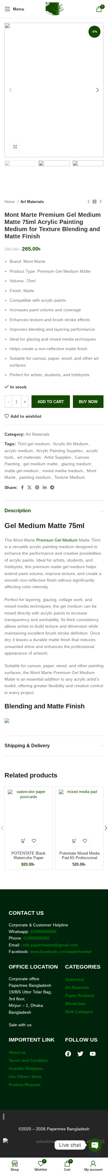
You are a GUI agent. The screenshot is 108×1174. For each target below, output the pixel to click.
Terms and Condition (28, 1060)
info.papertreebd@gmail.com (50, 945)
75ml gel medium (33, 443)
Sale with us (20, 1024)
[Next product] (101, 202)
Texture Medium (69, 477)
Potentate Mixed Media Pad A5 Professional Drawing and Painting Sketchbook (79, 860)
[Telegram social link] (52, 487)
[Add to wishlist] (33, 841)
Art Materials (32, 201)
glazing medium (76, 463)
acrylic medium (18, 450)
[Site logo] (54, 8)
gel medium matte (40, 463)
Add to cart (51, 402)
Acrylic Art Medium (70, 443)
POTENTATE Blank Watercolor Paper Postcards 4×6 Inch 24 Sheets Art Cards (28, 860)
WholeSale (75, 1003)
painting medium (35, 477)
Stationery (74, 979)
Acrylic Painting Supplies (59, 450)
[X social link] (29, 487)
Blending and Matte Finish (44, 706)
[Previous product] (89, 202)
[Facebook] (68, 1053)
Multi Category (79, 1011)
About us (17, 1052)
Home (10, 201)
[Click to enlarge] (15, 147)
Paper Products (79, 995)
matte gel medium (21, 470)
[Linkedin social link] (44, 487)
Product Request (24, 1084)
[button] (23, 841)
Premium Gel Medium (57, 540)
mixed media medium (62, 470)
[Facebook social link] (22, 487)
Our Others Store (26, 1076)
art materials (29, 457)
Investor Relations (26, 1068)
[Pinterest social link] (37, 487)
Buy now (88, 402)
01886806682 (43, 931)
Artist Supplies (57, 457)
